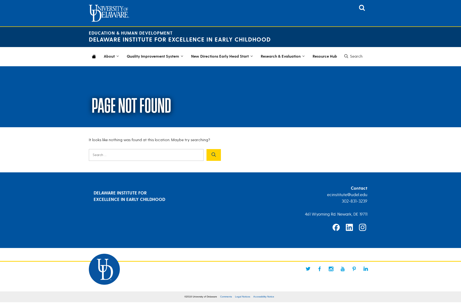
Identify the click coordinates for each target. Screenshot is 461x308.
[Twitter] (308, 269)
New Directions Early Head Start (220, 56)
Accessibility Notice (263, 296)
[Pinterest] (354, 269)
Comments (226, 296)
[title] (362, 9)
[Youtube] (342, 269)
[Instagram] (331, 269)
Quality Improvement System (153, 56)
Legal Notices (242, 296)
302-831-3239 (354, 201)
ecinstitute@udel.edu (347, 194)
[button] (353, 56)
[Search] (213, 155)
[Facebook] (319, 269)
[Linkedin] (365, 269)
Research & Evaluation (281, 56)
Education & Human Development (131, 33)
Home (95, 59)
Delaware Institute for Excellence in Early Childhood (180, 39)
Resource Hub (325, 56)
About (109, 56)
